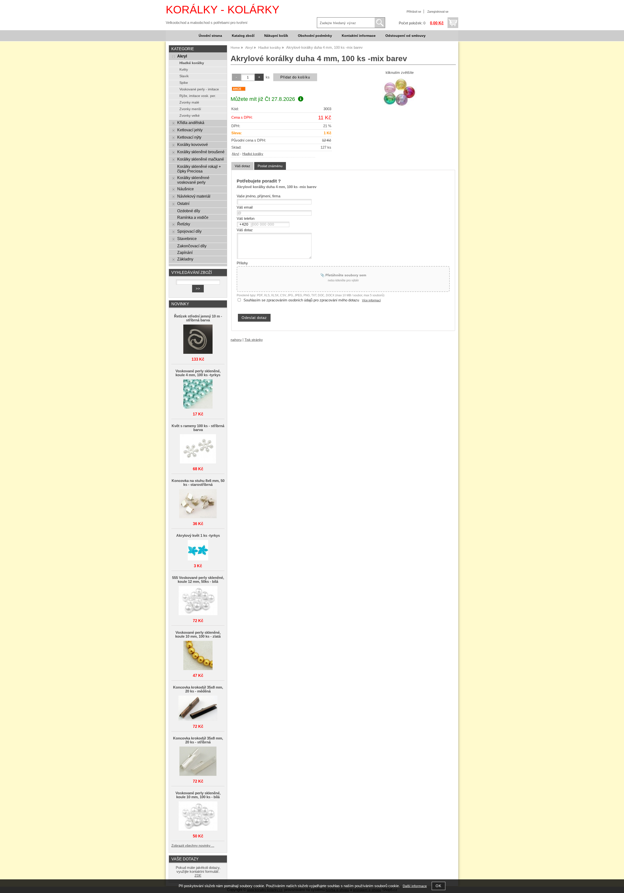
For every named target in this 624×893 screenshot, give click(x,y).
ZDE (198, 875)
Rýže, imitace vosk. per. (197, 96)
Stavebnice (187, 238)
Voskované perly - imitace (199, 89)
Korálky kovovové (192, 144)
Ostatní (183, 203)
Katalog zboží (243, 36)
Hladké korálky (252, 154)
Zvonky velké (189, 115)
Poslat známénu (270, 166)
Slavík (184, 76)
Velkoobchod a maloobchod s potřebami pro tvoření (206, 23)
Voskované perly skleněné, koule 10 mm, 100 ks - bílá (198, 795)
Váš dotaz (242, 166)
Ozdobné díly (188, 211)
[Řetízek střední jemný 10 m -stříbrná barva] (197, 340)
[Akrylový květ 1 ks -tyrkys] (197, 550)
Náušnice (185, 189)
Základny (185, 259)
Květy (183, 69)
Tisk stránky (253, 340)
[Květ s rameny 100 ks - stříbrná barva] (197, 449)
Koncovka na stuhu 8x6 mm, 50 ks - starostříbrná (198, 483)
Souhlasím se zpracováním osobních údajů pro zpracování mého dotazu (301, 300)
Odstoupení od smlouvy (405, 36)
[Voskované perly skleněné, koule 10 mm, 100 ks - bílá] (197, 816)
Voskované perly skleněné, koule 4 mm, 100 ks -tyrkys (198, 373)
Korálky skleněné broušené (200, 152)
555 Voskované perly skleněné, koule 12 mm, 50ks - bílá (198, 580)
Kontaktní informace (359, 36)
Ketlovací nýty (189, 137)
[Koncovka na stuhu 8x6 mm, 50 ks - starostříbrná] (197, 504)
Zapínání (185, 252)
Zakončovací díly (191, 246)
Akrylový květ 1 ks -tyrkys (198, 536)
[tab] (242, 166)
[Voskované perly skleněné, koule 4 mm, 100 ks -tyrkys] (197, 394)
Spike (183, 83)
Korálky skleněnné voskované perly (193, 179)
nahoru (236, 340)
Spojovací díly (189, 231)
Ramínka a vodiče (192, 217)
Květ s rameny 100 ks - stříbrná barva (198, 428)
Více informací (371, 300)
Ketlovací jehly (190, 130)
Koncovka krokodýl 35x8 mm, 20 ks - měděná (198, 689)
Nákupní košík (276, 36)
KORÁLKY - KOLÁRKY (222, 10)
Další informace (415, 886)
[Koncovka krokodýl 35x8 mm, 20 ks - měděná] (197, 709)
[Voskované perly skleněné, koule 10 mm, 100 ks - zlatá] (197, 656)
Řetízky (183, 224)
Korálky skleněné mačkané (200, 159)
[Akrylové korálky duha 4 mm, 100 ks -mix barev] (399, 92)
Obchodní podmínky (315, 36)
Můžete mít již (263, 99)
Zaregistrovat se (437, 11)
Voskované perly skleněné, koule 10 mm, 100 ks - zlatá (198, 634)
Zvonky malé (189, 102)
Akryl (235, 154)
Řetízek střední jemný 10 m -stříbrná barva (198, 318)
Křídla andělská (190, 122)
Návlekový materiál (193, 196)
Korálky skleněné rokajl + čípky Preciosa (199, 168)
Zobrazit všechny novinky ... (192, 845)
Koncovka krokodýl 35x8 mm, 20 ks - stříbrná (198, 740)
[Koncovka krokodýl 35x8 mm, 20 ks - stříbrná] (197, 762)
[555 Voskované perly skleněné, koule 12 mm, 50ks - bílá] (197, 601)
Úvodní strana (210, 36)
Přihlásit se (414, 11)
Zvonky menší (190, 109)
